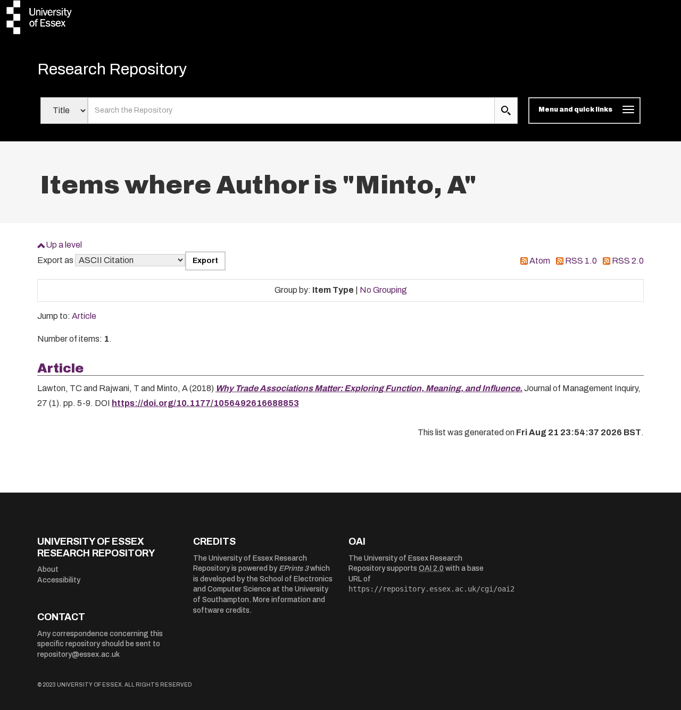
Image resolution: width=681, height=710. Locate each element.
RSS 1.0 (581, 260)
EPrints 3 (294, 568)
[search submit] (506, 110)
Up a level (64, 244)
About (48, 569)
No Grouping (383, 289)
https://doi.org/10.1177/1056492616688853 (205, 403)
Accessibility (58, 580)
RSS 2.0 (628, 260)
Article (84, 315)
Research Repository (112, 69)
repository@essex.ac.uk (78, 654)
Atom (539, 260)
